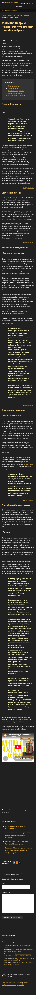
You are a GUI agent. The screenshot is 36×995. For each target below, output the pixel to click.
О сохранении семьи (15, 93)
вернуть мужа (28, 464)
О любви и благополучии (16, 95)
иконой (15, 197)
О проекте (19, 6)
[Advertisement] (18, 788)
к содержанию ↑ (28, 188)
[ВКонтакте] (14, 862)
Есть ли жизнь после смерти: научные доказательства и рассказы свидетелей (19, 835)
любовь (24, 63)
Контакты (12, 983)
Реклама (19, 983)
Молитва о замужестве (16, 91)
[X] (19, 862)
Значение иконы (13, 88)
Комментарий (6, 892)
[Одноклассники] (17, 862)
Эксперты (29, 3)
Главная (22, 3)
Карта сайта (20, 985)
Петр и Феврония (14, 86)
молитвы (21, 313)
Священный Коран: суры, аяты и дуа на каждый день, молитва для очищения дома (18, 850)
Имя (3, 883)
